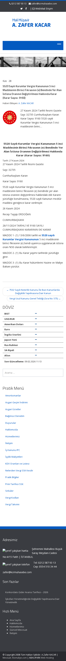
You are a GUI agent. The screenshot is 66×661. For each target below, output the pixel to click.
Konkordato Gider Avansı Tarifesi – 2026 (26, 592)
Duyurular (10, 422)
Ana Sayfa (15, 620)
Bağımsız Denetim (14, 416)
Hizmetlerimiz (12, 436)
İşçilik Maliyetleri (14, 456)
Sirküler (9, 490)
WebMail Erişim (44, 8)
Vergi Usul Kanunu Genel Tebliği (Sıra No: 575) (35, 298)
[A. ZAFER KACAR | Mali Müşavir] (33, 24)
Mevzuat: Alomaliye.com (15, 657)
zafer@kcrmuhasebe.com (44, 3)
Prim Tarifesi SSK (14, 484)
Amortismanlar (13, 395)
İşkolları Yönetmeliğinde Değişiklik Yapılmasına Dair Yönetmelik (32, 600)
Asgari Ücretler (13, 409)
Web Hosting (47, 657)
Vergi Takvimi (12, 504)
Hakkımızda (11, 429)
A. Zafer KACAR (26, 103)
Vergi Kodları (12, 497)
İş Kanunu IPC (12, 450)
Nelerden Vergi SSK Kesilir (19, 470)
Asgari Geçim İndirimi (16, 402)
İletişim (9, 443)
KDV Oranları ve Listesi (17, 463)
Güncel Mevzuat (18, 629)
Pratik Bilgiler (12, 477)
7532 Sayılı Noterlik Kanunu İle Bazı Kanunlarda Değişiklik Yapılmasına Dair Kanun (33, 291)
